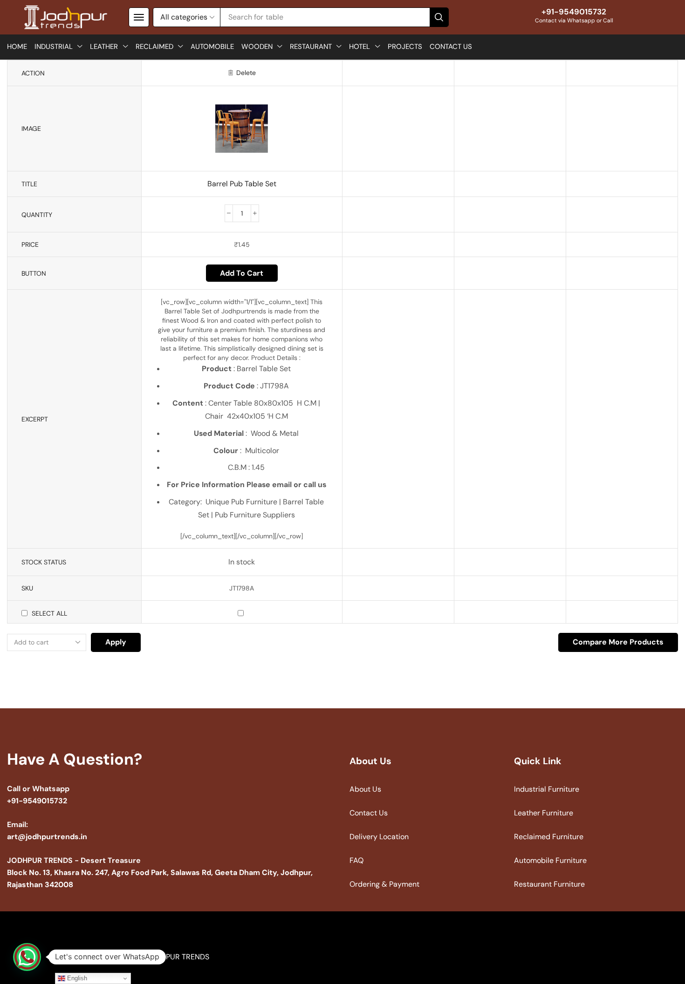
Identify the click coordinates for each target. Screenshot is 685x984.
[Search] (439, 17)
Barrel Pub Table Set (241, 184)
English (76, 978)
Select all (49, 613)
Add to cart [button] (241, 273)
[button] (139, 17)
